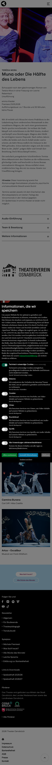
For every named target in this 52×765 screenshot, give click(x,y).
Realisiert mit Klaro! (26, 459)
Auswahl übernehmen (28, 455)
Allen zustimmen (9, 455)
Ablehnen (46, 455)
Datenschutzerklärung (28, 356)
